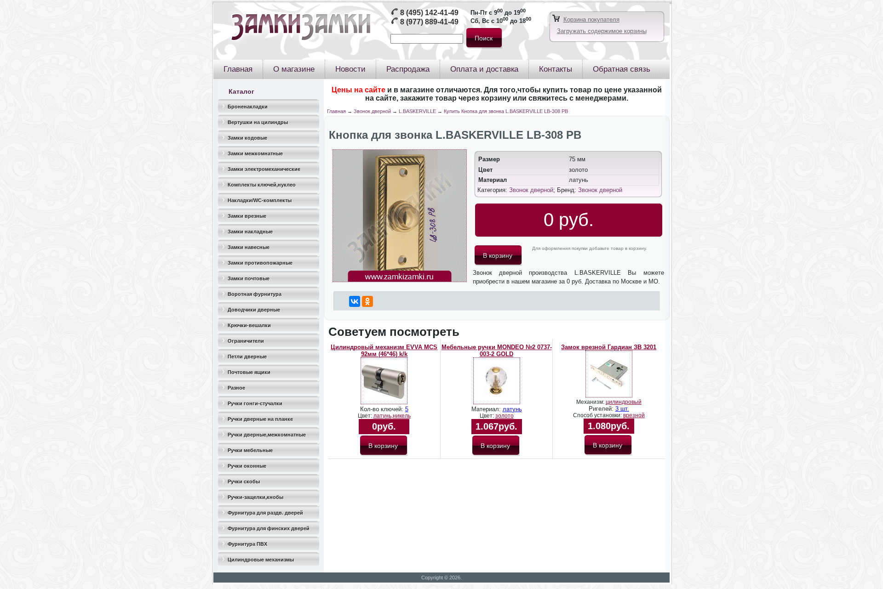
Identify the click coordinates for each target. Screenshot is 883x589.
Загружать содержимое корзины (602, 31)
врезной (634, 415)
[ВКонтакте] (354, 301)
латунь (512, 409)
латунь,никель (392, 416)
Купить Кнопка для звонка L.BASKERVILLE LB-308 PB (506, 111)
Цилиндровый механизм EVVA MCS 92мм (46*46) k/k (384, 350)
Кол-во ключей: (382, 409)
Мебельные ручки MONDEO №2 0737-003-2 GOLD (497, 350)
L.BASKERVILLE (417, 111)
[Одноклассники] (367, 301)
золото (504, 416)
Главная (336, 111)
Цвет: (365, 416)
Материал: (487, 409)
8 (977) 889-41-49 (429, 22)
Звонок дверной (372, 111)
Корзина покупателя (591, 19)
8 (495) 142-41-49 (429, 13)
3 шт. (622, 408)
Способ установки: (598, 415)
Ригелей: (602, 408)
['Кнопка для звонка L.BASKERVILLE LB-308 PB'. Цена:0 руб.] (400, 280)
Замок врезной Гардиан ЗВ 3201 (608, 347)
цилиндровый (624, 402)
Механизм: (591, 402)
